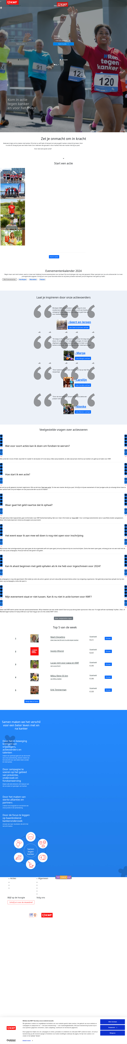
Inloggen (65, 60)
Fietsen (42, 279)
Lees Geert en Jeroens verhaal (78, 327)
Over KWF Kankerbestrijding (48, 891)
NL (56, 65)
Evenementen (58, 22)
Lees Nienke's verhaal (83, 412)
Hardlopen (22, 279)
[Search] (70, 40)
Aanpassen (111, 1027)
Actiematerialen (15, 882)
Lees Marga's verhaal (83, 358)
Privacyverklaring (44, 882)
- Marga (80, 353)
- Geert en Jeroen (79, 322)
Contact (56, 38)
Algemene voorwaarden (46, 888)
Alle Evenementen (9, 279)
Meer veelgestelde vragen (63, 618)
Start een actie (46, 487)
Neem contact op (44, 894)
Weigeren (112, 1033)
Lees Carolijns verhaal (83, 385)
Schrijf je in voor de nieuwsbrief (21, 902)
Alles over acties (59, 6)
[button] (12, 175)
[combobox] (12, 284)
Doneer (108, 638)
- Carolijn (81, 380)
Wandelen (33, 279)
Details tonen (27, 1040)
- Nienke (80, 406)
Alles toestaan (112, 1021)
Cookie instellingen (45, 885)
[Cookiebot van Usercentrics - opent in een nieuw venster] (11, 1040)
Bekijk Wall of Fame (31, 701)
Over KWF (75, 518)
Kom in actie (62, 44)
